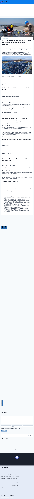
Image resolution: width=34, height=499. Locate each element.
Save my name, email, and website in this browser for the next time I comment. (12, 428)
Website (24, 426)
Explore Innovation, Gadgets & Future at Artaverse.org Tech (9, 449)
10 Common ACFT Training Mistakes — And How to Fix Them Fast (10, 476)
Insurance (17, 482)
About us (3, 487)
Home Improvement (5, 38)
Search (31, 435)
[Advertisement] (17, 10)
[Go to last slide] (2, 227)
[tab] (2, 400)
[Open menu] (33, 2)
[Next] (5, 227)
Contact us (3, 488)
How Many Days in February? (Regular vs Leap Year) (8, 474)
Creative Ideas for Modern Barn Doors (12, 136)
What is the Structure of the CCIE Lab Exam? (27, 217)
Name (2, 426)
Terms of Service (4, 492)
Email (13, 426)
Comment (2, 416)
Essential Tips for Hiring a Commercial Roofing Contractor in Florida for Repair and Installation (7, 217)
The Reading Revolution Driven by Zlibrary (6, 440)
